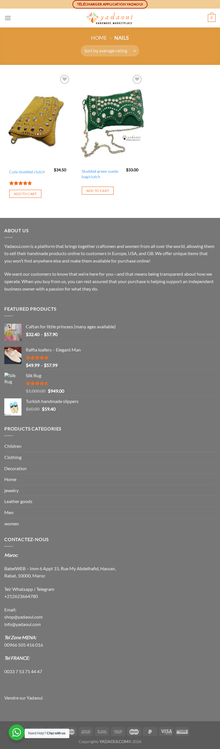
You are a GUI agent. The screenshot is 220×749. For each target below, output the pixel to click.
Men (8, 512)
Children (12, 446)
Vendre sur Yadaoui (23, 697)
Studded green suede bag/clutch (100, 174)
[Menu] (7, 18)
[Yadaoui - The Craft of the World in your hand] (110, 18)
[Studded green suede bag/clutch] (109, 119)
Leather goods (18, 501)
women (11, 523)
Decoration (15, 468)
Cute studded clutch (27, 171)
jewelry (11, 490)
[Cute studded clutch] (37, 119)
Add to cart (25, 194)
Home (99, 38)
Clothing (12, 457)
